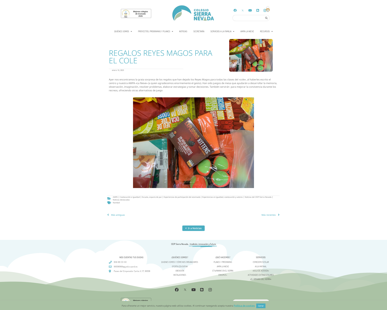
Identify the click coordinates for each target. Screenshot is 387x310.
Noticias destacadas (121, 199)
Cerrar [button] (261, 305)
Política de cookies (244, 305)
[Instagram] (210, 289)
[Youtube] (250, 10)
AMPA (115, 197)
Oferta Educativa (180, 266)
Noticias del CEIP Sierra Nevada (258, 197)
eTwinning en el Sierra (222, 270)
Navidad (116, 202)
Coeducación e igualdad (130, 197)
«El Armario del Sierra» (260, 279)
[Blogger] (258, 10)
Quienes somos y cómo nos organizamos (179, 262)
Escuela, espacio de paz (152, 197)
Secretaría (198, 31)
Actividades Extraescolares (261, 275)
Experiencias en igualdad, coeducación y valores (222, 197)
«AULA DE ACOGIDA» (261, 270)
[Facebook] (235, 10)
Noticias (183, 31)
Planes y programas (223, 262)
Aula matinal (261, 266)
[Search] (266, 18)
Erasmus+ (222, 275)
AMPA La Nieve (247, 31)
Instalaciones (179, 275)
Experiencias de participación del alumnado (182, 197)
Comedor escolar (261, 262)
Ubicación (179, 270)
